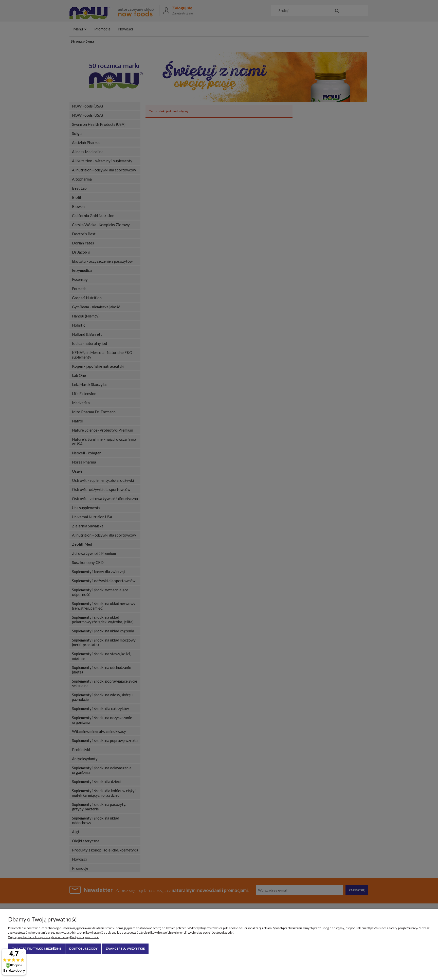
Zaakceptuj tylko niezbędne (36, 948)
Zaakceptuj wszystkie (125, 948)
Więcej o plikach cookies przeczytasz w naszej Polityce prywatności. (53, 937)
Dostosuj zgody (83, 948)
